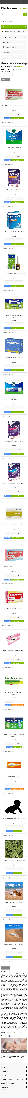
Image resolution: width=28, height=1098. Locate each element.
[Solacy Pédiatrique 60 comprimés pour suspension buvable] (14, 639)
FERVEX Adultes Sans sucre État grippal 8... (14, 483)
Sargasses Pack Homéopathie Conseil (14, 902)
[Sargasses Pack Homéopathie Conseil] (14, 891)
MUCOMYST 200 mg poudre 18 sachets (14, 231)
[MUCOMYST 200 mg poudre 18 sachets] (14, 220)
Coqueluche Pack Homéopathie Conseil (14, 860)
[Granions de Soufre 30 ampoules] (14, 514)
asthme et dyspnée (17, 1032)
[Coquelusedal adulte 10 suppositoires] (14, 597)
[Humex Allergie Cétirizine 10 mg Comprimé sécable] (14, 304)
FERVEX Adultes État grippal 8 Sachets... (14, 441)
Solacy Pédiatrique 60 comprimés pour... (14, 650)
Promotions (6, 52)
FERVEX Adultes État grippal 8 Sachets (14, 189)
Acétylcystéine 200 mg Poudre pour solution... (14, 358)
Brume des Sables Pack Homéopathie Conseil (14, 945)
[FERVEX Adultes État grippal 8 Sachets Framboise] (14, 430)
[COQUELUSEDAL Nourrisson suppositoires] (14, 94)
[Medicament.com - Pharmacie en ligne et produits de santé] (14, 7)
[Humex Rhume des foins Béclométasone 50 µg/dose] (14, 262)
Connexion (24, 2)
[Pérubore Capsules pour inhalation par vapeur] (14, 681)
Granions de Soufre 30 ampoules (14, 525)
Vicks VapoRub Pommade (14, 147)
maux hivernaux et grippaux (13, 1029)
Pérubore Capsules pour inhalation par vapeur (14, 693)
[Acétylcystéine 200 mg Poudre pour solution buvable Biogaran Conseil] (14, 346)
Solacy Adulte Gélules (14, 776)
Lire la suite (19, 66)
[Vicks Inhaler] (14, 388)
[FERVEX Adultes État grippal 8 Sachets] (14, 178)
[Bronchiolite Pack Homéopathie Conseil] (14, 807)
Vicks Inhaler (14, 399)
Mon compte (5, 1075)
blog (10, 1036)
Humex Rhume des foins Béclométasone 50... (14, 274)
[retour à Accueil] (2, 32)
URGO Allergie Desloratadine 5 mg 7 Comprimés (14, 735)
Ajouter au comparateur (8, 122)
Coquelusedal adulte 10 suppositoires (14, 609)
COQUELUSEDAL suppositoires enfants (14, 567)
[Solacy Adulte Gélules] (14, 765)
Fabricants (6, 42)
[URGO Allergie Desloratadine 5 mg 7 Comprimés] (14, 723)
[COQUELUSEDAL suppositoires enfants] (14, 555)
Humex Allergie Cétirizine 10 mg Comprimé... (14, 316)
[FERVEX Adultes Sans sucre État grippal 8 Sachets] (14, 472)
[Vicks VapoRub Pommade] (14, 136)
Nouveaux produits (9, 47)
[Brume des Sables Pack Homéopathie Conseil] (14, 933)
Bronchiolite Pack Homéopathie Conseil (14, 818)
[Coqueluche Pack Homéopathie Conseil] (14, 849)
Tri (1, 75)
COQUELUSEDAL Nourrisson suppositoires (14, 106)
